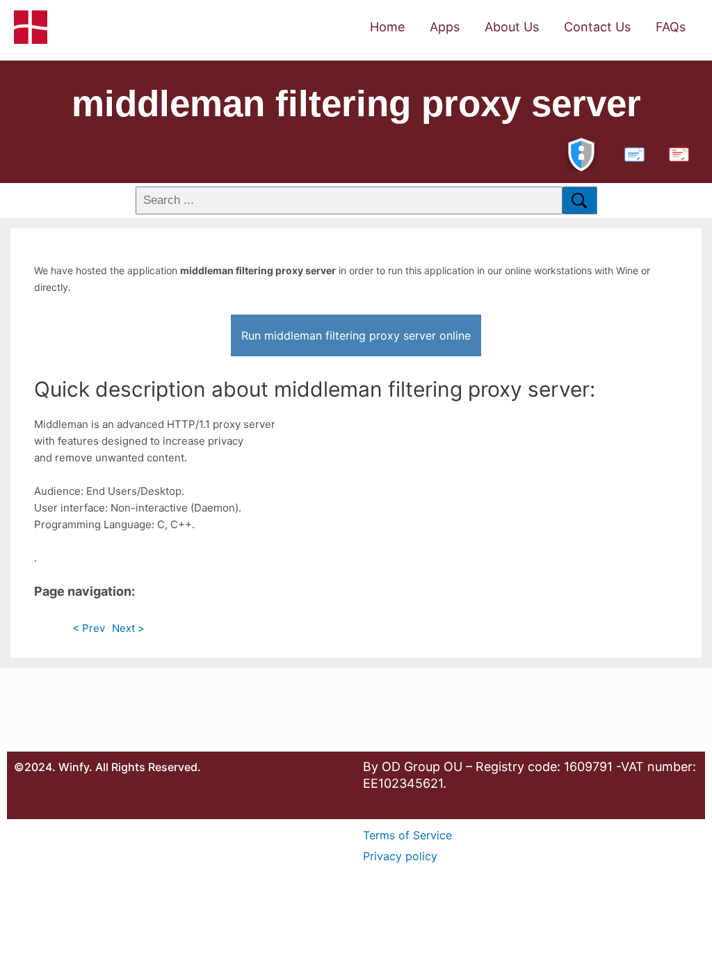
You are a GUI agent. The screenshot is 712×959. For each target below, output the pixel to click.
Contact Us (597, 26)
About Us (512, 26)
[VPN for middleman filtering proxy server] (581, 152)
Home (387, 26)
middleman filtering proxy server (356, 103)
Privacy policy (400, 856)
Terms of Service (407, 835)
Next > (128, 628)
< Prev (88, 628)
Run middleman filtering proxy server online (356, 335)
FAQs (671, 26)
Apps (445, 26)
